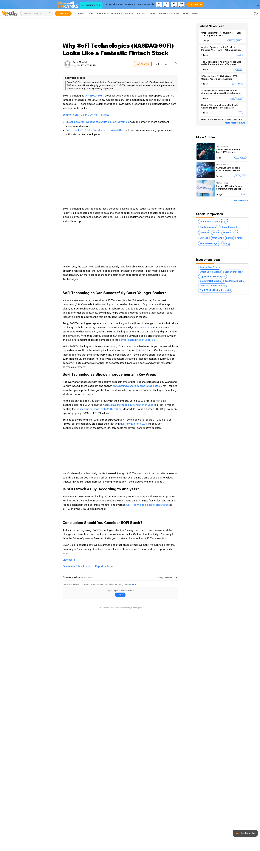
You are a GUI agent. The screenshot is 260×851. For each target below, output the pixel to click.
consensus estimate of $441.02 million (98, 408)
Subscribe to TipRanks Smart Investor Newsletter (94, 130)
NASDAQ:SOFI (94, 95)
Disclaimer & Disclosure (76, 566)
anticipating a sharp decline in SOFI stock (137, 385)
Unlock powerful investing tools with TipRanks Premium (98, 121)
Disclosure (69, 559)
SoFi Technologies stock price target (148, 504)
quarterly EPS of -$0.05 (133, 423)
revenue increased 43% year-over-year (130, 404)
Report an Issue (104, 566)
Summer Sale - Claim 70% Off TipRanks (86, 114)
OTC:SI (141, 350)
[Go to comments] (175, 64)
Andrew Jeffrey (144, 327)
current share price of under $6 (137, 339)
